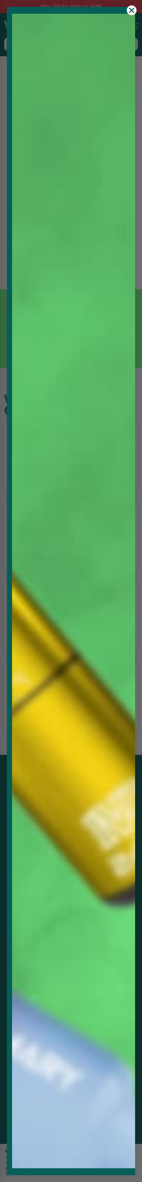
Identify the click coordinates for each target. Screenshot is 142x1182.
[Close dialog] (131, 10)
